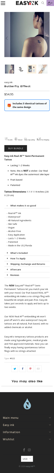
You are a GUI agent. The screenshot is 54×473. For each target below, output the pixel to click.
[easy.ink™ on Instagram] (29, 450)
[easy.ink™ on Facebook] (24, 450)
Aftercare (15, 269)
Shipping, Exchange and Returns (27, 263)
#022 (12, 358)
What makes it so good (23, 205)
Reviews (14, 274)
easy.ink (8, 82)
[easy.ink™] (27, 3)
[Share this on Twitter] (15, 368)
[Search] (43, 3)
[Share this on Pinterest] (30, 368)
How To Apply (18, 258)
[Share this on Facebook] (22, 368)
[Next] (47, 38)
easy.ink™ (30, 466)
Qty (6, 115)
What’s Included (19, 252)
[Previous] (7, 38)
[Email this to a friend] (38, 368)
